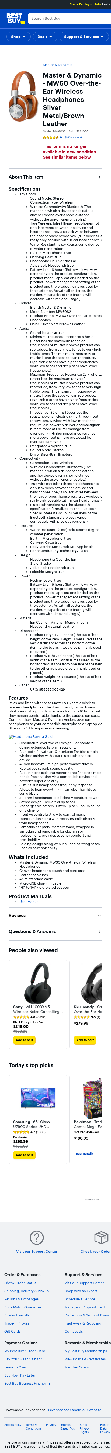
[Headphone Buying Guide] (31, 736)
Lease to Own (15, 1367)
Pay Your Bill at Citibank (23, 1359)
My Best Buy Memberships (86, 1351)
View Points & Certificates (85, 1359)
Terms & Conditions (33, 1426)
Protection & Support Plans (87, 1315)
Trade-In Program (18, 1323)
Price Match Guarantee (22, 1307)
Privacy (51, 1425)
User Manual (29, 901)
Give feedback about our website (74, 1410)
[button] (18, 36)
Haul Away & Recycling (83, 1323)
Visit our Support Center (84, 1283)
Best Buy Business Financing (27, 1383)
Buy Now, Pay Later (19, 1375)
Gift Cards (12, 1331)
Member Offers (77, 1367)
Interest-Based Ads (67, 1426)
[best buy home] (15, 18)
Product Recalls (16, 1315)
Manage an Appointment (85, 1307)
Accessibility (13, 1425)
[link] (29, 1017)
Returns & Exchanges (21, 1299)
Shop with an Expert (81, 1291)
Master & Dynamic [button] (57, 64)
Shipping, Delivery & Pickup (26, 1291)
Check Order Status (20, 1283)
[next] (98, 1004)
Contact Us (74, 1331)
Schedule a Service (80, 1299)
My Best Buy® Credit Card (24, 1351)
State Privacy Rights (85, 1428)
